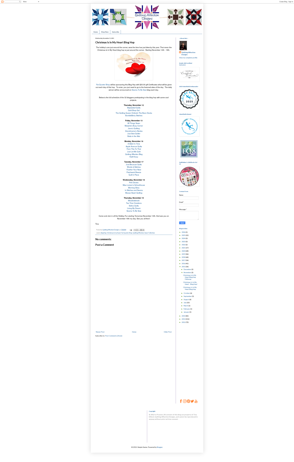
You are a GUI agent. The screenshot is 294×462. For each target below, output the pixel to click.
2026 (184, 232)
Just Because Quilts (134, 164)
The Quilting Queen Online (126, 113)
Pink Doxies (134, 182)
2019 (184, 254)
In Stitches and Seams (134, 190)
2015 (184, 267)
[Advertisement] (133, 313)
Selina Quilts (134, 205)
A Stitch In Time (134, 143)
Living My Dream (134, 208)
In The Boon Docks (144, 113)
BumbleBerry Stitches (133, 115)
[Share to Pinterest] (143, 230)
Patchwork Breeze (134, 172)
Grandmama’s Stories (134, 131)
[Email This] (135, 230)
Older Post (168, 332)
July (185, 303)
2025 (184, 235)
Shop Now (105, 32)
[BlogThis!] (137, 230)
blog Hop (103, 233)
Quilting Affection (138, 233)
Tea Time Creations (134, 203)
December (187, 269)
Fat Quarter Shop (103, 84)
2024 (184, 238)
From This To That (134, 149)
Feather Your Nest (134, 169)
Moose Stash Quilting (133, 192)
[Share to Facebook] (141, 230)
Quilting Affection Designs (188, 53)
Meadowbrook (134, 200)
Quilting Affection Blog (134, 154)
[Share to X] (139, 230)
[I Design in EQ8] (189, 157)
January (186, 312)
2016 (184, 263)
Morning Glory (133, 187)
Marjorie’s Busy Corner (134, 125)
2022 (184, 245)
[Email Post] (130, 230)
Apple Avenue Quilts (134, 146)
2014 (184, 316)
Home (95, 32)
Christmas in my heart (114, 233)
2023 (184, 241)
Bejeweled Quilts (133, 107)
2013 (184, 319)
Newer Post (100, 332)
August (186, 299)
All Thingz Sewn (133, 123)
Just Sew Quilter (133, 133)
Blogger (159, 447)
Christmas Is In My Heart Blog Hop (190, 288)
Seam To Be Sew (149, 233)
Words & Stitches (134, 167)
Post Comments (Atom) (113, 336)
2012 (184, 322)
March (186, 306)
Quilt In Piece (134, 174)
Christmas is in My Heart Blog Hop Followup (189, 277)
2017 (184, 260)
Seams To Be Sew (139, 89)
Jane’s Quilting (134, 128)
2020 (184, 251)
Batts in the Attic (133, 136)
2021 (184, 248)
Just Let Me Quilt (133, 151)
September (188, 296)
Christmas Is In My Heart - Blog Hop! (190, 283)
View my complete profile (188, 58)
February (187, 309)
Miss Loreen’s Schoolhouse (134, 185)
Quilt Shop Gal (134, 110)
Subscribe (115, 32)
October (187, 293)
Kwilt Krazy (134, 156)
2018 (184, 257)
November (187, 272)
